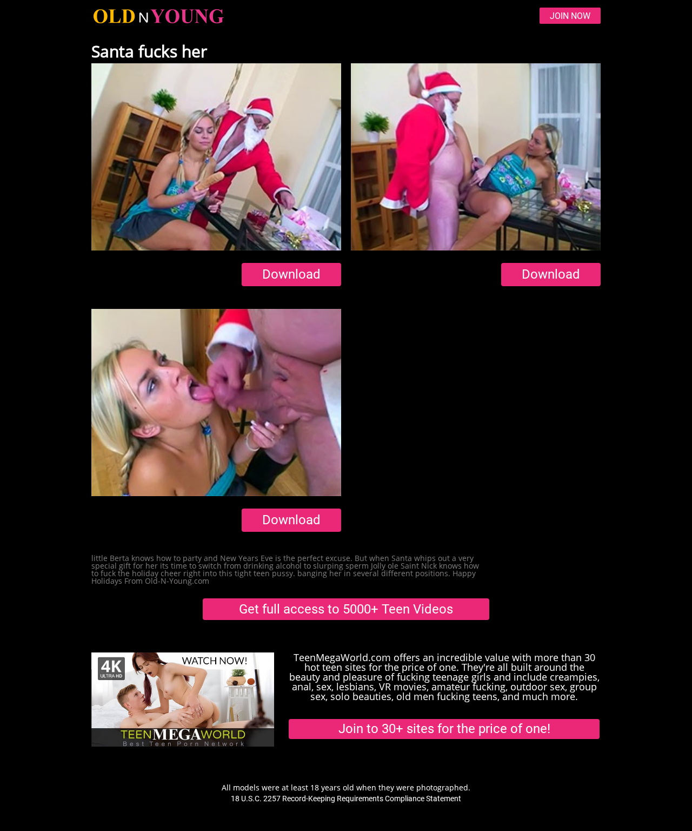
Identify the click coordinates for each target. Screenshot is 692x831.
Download (291, 274)
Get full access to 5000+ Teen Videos (346, 609)
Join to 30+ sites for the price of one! (444, 728)
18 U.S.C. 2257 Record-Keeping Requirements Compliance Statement (346, 798)
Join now (570, 16)
